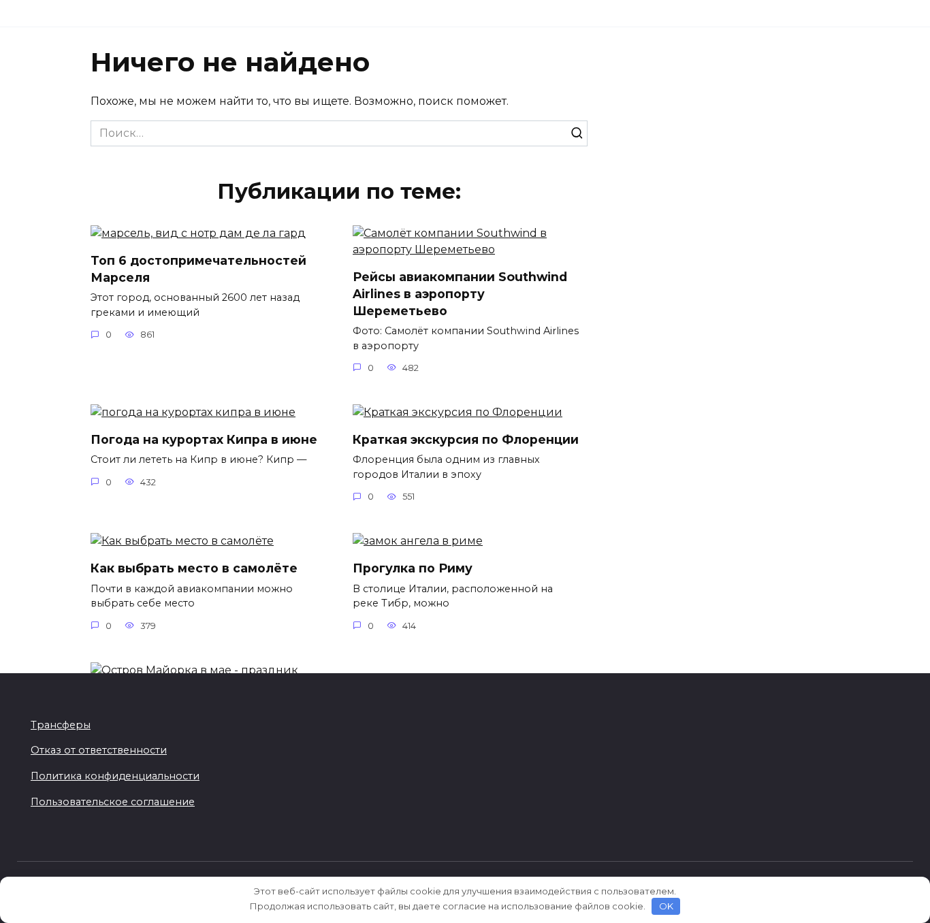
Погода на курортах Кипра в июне (204, 439)
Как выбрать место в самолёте (194, 568)
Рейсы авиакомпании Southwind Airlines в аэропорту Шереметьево (460, 293)
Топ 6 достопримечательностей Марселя (198, 269)
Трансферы (61, 725)
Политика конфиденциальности (115, 776)
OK (666, 906)
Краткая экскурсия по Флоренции (466, 439)
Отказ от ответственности (99, 750)
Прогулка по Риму (412, 568)
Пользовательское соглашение (113, 802)
